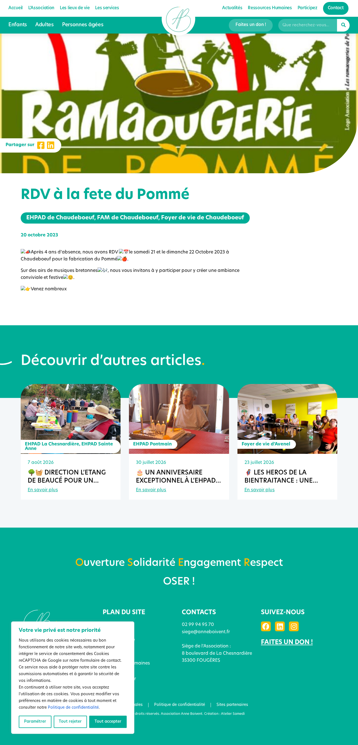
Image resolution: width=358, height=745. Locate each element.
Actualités (232, 8)
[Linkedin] (280, 626)
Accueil (15, 8)
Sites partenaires (232, 705)
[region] (72, 677)
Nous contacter (119, 679)
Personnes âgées (82, 25)
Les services (107, 8)
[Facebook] (266, 626)
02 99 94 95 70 (198, 625)
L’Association (117, 632)
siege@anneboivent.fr (206, 632)
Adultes (44, 25)
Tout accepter (108, 722)
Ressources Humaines (126, 663)
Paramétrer (35, 722)
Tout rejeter (70, 722)
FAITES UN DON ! (287, 642)
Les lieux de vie (75, 8)
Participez (307, 8)
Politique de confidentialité (73, 708)
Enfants (17, 25)
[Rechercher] (343, 25)
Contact (336, 8)
